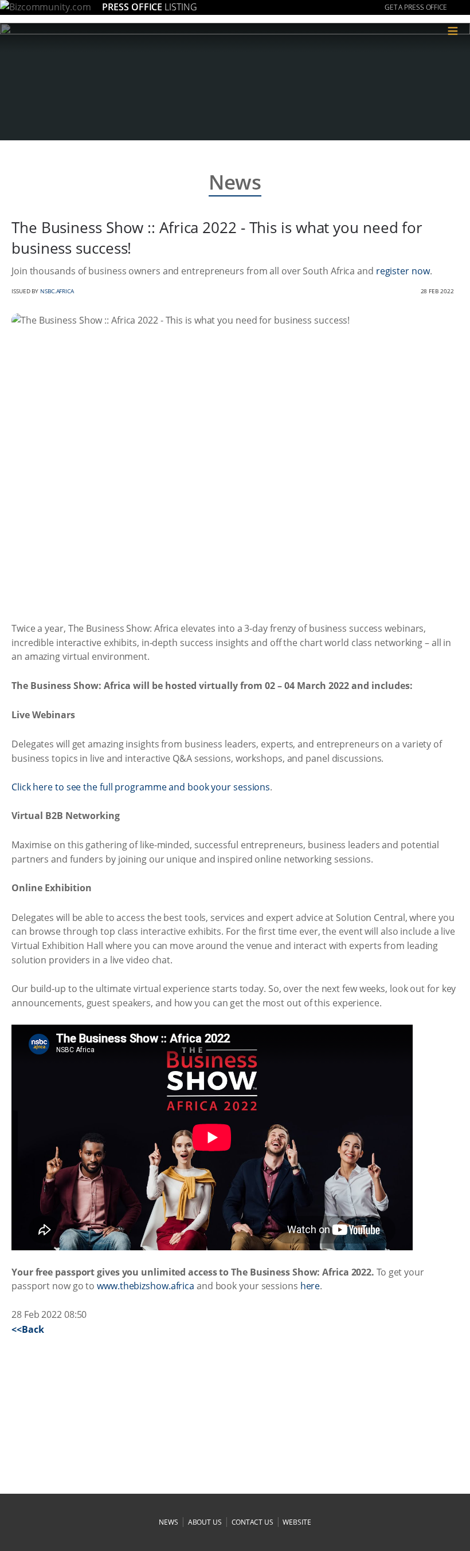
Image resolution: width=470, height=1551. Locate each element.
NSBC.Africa (57, 291)
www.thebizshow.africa (145, 1286)
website (297, 1522)
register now (403, 271)
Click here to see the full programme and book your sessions (140, 787)
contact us (252, 1522)
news (168, 1522)
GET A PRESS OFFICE (416, 7)
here (310, 1286)
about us (205, 1522)
